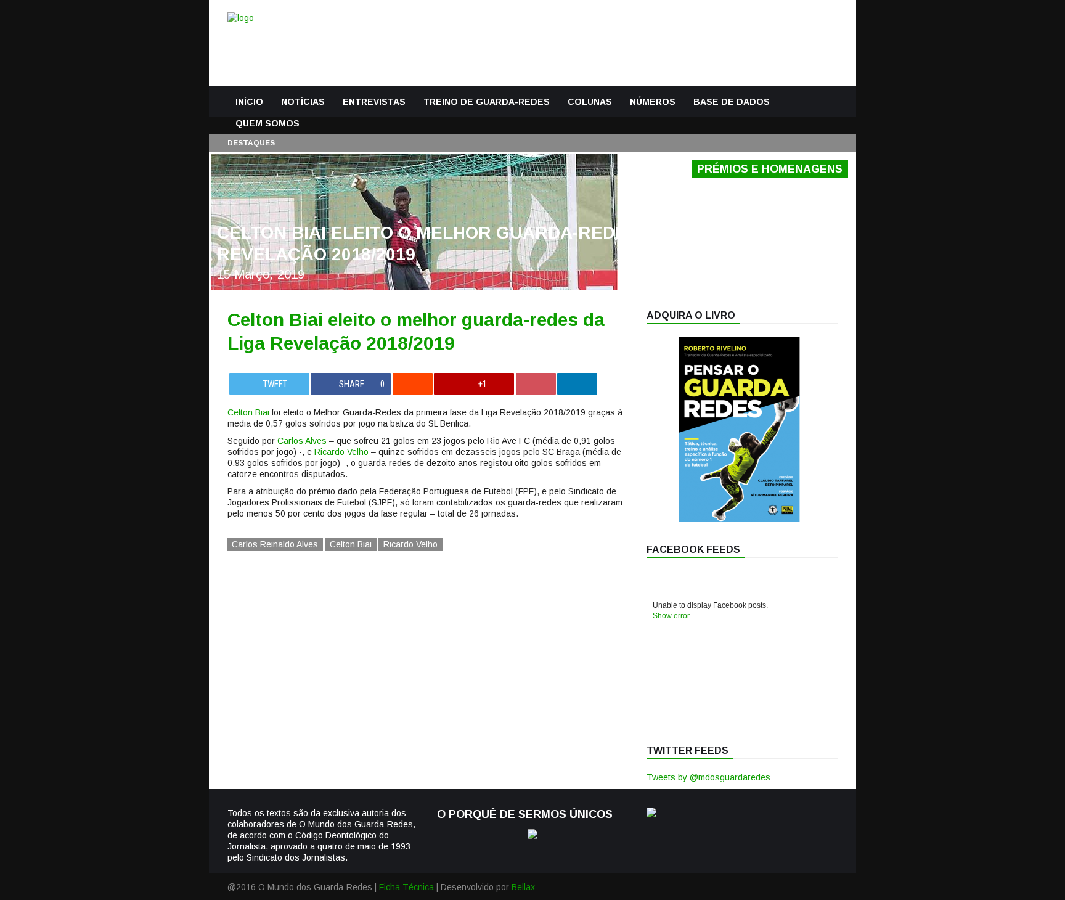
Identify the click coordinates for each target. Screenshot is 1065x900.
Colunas (590, 102)
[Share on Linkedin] (577, 384)
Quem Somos (267, 123)
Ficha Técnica (406, 887)
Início (249, 102)
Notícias (303, 102)
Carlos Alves (302, 441)
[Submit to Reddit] (413, 384)
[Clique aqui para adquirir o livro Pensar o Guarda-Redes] (739, 518)
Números (652, 102)
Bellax (523, 887)
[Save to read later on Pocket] (536, 384)
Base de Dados (731, 102)
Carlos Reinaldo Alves (275, 544)
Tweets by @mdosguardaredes (708, 777)
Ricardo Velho (341, 452)
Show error (671, 616)
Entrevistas (374, 102)
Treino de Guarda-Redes (486, 102)
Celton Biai (248, 412)
